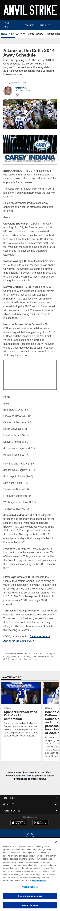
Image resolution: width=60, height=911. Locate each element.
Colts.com (25, 775)
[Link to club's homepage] (6, 23)
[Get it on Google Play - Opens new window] (40, 824)
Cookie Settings (30, 887)
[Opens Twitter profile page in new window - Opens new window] (17, 94)
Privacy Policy (39, 880)
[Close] (56, 841)
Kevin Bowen (21, 88)
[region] (30, 874)
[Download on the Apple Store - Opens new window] (18, 823)
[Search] (49, 25)
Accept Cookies (30, 905)
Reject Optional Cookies (30, 896)
